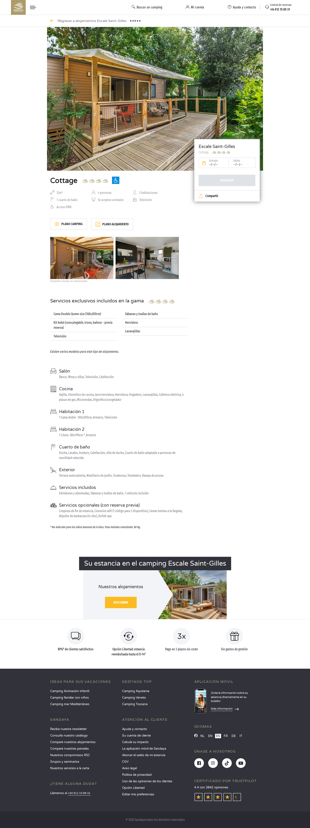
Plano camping (72, 224)
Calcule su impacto (135, 742)
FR (226, 736)
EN (210, 736)
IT (241, 736)
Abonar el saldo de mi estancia (143, 755)
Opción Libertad (133, 788)
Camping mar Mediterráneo (69, 704)
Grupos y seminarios (64, 762)
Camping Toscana (135, 704)
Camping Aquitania (135, 691)
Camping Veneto (134, 697)
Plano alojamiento (115, 224)
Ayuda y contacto (134, 729)
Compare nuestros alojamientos (73, 742)
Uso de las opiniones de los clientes (147, 781)
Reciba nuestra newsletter (68, 729)
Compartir (211, 196)
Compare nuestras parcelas (69, 748)
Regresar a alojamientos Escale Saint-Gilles (92, 21)
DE (234, 736)
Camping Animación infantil (69, 691)
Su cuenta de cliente (136, 735)
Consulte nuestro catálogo (69, 735)
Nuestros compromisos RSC (70, 755)
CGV (125, 762)
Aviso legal (129, 768)
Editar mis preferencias (138, 794)
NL (202, 736)
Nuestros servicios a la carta (69, 768)
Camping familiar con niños (69, 697)
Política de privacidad (137, 775)
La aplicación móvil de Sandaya (144, 748)
